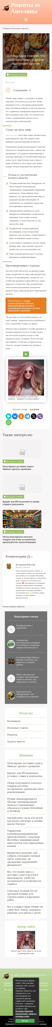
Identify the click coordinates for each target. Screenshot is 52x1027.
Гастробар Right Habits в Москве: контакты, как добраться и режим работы (27, 661)
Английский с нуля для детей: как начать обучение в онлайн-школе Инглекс (25, 820)
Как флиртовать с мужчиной (24, 626)
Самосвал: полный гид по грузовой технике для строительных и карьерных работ (23, 895)
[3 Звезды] (34, 409)
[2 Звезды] (32, 409)
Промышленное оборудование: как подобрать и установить (27, 694)
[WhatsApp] (8, 422)
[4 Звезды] (36, 409)
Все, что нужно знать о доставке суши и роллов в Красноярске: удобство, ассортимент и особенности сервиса (24, 877)
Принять (25, 1021)
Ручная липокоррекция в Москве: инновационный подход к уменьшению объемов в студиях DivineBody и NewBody (25, 804)
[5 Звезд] (38, 409)
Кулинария (13, 720)
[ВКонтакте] (15, 416)
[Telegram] (27, 416)
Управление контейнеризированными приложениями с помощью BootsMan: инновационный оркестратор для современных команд (25, 838)
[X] (34, 416)
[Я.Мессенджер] (8, 416)
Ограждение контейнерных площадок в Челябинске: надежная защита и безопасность (28, 644)
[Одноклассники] (21, 416)
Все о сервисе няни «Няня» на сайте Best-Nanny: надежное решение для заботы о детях (25, 909)
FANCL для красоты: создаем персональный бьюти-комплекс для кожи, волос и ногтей (27, 678)
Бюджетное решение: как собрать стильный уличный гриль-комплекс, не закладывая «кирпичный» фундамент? (23, 858)
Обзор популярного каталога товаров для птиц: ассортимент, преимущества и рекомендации (25, 787)
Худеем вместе (16, 741)
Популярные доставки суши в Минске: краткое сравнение (24, 765)
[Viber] (40, 416)
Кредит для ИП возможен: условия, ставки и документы (24, 774)
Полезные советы (17, 727)
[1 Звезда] (31, 409)
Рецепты (12, 734)
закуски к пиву (12, 135)
